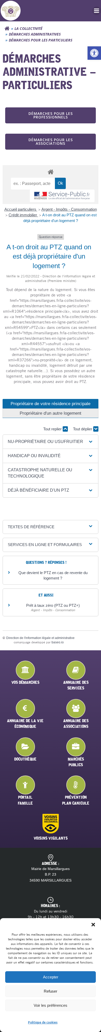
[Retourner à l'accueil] (7, 28)
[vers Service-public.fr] (62, 196)
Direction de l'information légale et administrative (40, 638)
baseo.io (58, 642)
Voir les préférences (50, 1005)
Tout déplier (83, 429)
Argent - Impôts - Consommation (69, 209)
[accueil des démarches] (50, 171)
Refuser (50, 991)
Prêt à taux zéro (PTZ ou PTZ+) (53, 605)
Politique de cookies (42, 1022)
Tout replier (53, 429)
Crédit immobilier (23, 215)
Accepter (50, 977)
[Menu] (96, 10)
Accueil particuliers (20, 209)
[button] (94, 53)
